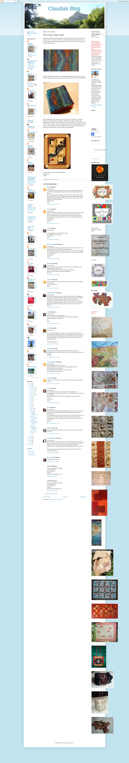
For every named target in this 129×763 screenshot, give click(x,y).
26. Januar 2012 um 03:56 (53, 357)
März (31, 406)
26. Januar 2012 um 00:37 (53, 307)
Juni (31, 400)
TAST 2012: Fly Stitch (33, 432)
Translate (97, 37)
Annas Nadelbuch (51, 362)
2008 (30, 442)
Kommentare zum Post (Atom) (56, 499)
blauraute (49, 263)
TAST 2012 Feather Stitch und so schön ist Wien (34, 422)
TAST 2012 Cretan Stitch (33, 417)
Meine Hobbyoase (32, 366)
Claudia (95, 77)
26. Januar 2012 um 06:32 (53, 373)
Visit (95, 158)
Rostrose (30, 73)
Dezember (32, 387)
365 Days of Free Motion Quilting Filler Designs (32, 179)
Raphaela (49, 428)
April (31, 404)
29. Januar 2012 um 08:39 (53, 461)
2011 (30, 436)
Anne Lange (31, 452)
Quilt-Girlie (30, 296)
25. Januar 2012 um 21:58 (53, 204)
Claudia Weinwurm (95, 132)
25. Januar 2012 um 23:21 (53, 239)
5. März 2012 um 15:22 (52, 476)
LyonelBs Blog (31, 90)
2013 (30, 384)
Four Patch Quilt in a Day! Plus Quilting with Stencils (32, 182)
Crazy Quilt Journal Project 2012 (33, 413)
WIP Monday (36, 330)
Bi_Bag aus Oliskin (36, 300)
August (32, 396)
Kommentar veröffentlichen (51, 493)
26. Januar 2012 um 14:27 (53, 402)
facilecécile (30, 120)
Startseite (65, 497)
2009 (30, 440)
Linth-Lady (30, 353)
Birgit (48, 187)
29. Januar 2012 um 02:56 (53, 452)
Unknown (49, 279)
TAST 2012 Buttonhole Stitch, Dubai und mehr (33, 427)
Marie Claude (50, 457)
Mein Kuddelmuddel (52, 244)
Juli (31, 398)
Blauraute (30, 235)
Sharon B (31, 451)
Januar (32, 410)
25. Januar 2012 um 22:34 (53, 223)
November (32, 389)
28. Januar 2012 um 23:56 (53, 433)
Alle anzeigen (35, 377)
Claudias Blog (53, 8)
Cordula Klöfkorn (51, 438)
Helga (48, 312)
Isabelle (49, 378)
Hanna (48, 209)
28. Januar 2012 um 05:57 (53, 423)
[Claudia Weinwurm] (92, 135)
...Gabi (48, 228)
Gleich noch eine (31, 229)
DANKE (35, 193)
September (33, 394)
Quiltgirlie (49, 348)
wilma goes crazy (32, 326)
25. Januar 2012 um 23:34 (53, 258)
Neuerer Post (46, 497)
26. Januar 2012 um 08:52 (53, 383)
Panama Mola (32, 454)
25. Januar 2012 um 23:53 (53, 288)
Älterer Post (83, 497)
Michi (48, 407)
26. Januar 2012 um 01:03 (53, 323)
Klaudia (49, 328)
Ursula (48, 388)
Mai (31, 402)
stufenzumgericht (51, 292)
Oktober (32, 392)
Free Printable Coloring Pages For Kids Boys (32, 219)
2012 (30, 386)
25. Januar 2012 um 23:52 (53, 274)
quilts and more (31, 339)
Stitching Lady (31, 126)
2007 (30, 444)
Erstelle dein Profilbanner (96, 136)
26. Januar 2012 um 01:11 (53, 344)
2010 (30, 438)
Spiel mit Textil (31, 248)
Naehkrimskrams (32, 217)
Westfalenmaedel (32, 132)
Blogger (71, 743)
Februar (32, 408)
